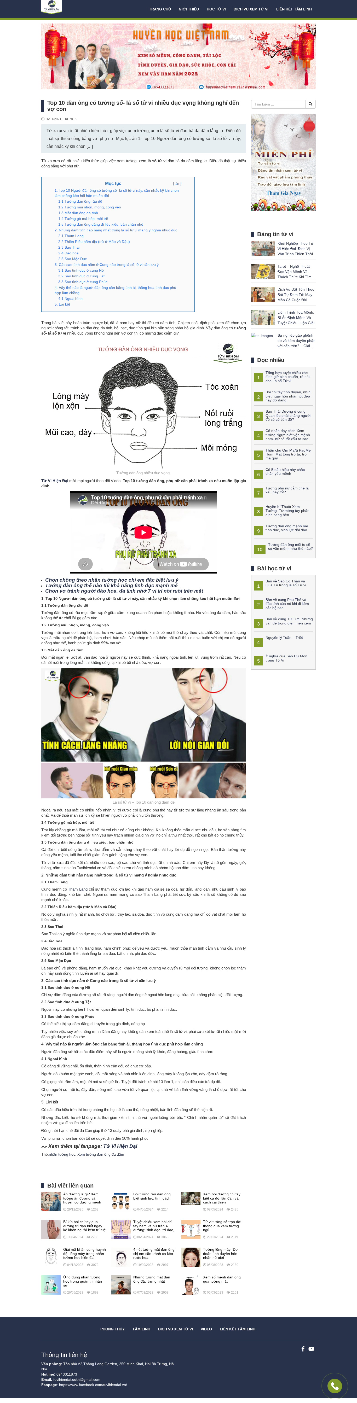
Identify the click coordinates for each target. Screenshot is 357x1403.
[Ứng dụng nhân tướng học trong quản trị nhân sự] (51, 1285)
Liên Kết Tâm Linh (237, 1329)
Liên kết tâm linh (294, 9)
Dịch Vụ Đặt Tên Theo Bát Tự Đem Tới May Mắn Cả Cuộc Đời (296, 294)
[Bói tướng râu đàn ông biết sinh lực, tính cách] (120, 1202)
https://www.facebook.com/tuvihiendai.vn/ (93, 1385)
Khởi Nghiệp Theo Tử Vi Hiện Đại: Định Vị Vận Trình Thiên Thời (295, 248)
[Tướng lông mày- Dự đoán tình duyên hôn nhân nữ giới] (190, 1257)
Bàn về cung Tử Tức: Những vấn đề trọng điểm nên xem (289, 621)
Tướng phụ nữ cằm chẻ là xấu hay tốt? (287, 490)
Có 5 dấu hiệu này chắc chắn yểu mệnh (285, 471)
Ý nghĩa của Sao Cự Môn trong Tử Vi (286, 658)
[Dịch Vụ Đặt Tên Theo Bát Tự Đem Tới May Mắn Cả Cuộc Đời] (263, 294)
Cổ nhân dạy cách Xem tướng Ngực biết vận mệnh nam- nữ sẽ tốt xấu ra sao (288, 435)
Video (206, 1329)
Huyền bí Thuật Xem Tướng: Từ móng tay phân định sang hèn (287, 511)
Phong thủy (112, 1329)
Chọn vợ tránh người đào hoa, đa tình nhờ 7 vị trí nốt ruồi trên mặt (124, 591)
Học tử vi (216, 9)
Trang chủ (160, 9)
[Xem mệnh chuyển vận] (67, 9)
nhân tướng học (62, 1154)
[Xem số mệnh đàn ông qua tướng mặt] (190, 1285)
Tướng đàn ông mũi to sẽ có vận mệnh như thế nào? (290, 546)
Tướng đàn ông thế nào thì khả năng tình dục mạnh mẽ (111, 585)
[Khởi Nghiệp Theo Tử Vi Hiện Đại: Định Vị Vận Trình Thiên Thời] (263, 248)
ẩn (177, 183)
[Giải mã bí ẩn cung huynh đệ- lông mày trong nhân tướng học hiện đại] (51, 1256)
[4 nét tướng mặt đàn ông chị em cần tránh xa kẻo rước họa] (120, 1257)
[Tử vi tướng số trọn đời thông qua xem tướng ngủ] (190, 1229)
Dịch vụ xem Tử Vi (251, 9)
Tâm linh (141, 1329)
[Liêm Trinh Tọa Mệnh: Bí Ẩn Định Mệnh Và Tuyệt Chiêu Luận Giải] (263, 317)
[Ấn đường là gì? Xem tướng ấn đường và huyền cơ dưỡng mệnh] (51, 1202)
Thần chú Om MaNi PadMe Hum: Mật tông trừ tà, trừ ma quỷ (288, 454)
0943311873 (66, 1374)
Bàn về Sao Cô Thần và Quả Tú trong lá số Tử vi (286, 583)
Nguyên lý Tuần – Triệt (284, 637)
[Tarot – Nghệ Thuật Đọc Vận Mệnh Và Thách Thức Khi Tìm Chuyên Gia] (263, 271)
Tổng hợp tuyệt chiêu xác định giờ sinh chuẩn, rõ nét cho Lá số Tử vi (288, 377)
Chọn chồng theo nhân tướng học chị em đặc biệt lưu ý (112, 580)
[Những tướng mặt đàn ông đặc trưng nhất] (120, 1285)
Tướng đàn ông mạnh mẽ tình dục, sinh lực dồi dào (287, 528)
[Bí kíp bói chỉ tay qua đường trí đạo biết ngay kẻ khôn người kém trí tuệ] (51, 1229)
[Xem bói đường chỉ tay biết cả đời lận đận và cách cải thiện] (190, 1198)
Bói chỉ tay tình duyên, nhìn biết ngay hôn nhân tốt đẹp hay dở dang (288, 396)
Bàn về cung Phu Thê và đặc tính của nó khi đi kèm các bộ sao (287, 604)
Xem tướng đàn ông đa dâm (100, 1154)
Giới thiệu (189, 9)
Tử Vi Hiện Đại (54, 480)
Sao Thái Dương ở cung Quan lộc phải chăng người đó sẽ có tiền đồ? (288, 415)
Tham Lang (78, 889)
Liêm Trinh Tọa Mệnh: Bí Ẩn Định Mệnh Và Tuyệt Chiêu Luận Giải (296, 317)
